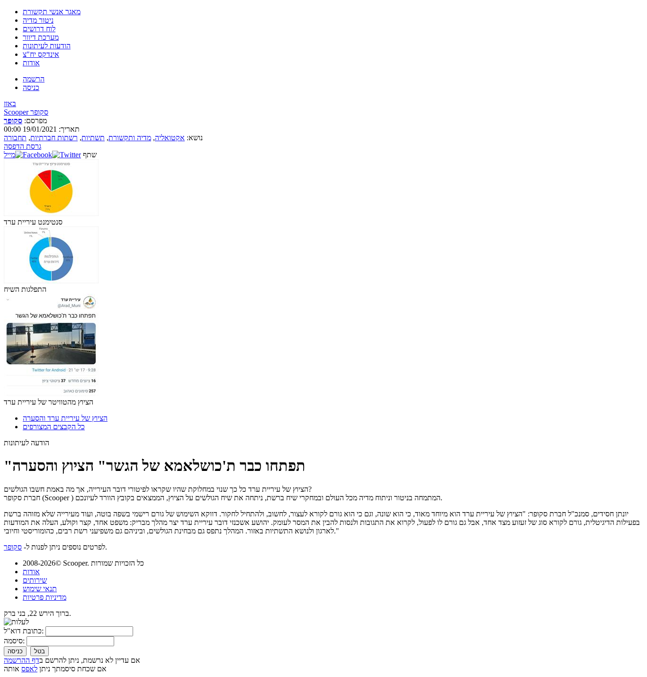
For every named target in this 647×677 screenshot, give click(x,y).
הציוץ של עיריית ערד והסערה (65, 418)
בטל (39, 651)
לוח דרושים (39, 29)
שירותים (35, 580)
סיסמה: (14, 641)
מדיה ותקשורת (129, 138)
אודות (31, 63)
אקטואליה (170, 138)
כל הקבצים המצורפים (54, 427)
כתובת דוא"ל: (24, 631)
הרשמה (34, 79)
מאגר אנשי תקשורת (52, 12)
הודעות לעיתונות (47, 46)
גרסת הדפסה (22, 146)
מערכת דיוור (41, 37)
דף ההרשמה (21, 660)
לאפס (29, 669)
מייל (9, 155)
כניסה (31, 87)
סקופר (13, 121)
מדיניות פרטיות (44, 597)
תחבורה (15, 138)
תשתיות (93, 138)
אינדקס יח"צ (41, 54)
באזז (10, 103)
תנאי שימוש (40, 589)
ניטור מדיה (38, 20)
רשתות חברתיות (54, 138)
